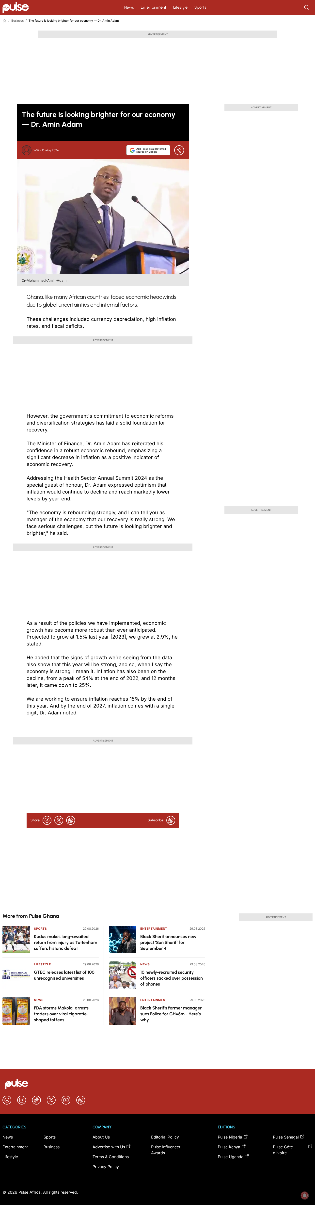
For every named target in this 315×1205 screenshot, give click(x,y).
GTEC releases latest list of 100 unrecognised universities (64, 975)
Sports (200, 7)
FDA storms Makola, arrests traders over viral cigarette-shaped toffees (61, 1014)
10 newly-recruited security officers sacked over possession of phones (171, 978)
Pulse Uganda (230, 1156)
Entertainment (153, 7)
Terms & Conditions (111, 1156)
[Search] (307, 7)
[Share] (179, 150)
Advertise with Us (109, 1146)
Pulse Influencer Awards (165, 1149)
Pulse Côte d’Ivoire (283, 1149)
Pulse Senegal (286, 1137)
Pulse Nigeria (230, 1137)
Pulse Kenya (229, 1146)
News (129, 7)
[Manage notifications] (305, 1195)
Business (17, 20)
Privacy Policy (106, 1166)
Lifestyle (180, 7)
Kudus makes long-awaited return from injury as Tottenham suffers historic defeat (65, 942)
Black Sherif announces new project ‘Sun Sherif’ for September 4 (168, 942)
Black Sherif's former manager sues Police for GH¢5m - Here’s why (171, 1014)
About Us (101, 1137)
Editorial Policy (165, 1137)
